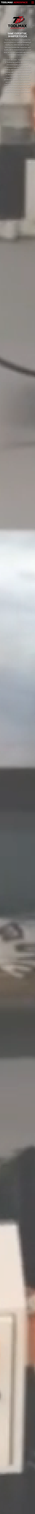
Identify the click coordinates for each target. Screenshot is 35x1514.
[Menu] (33, 2)
